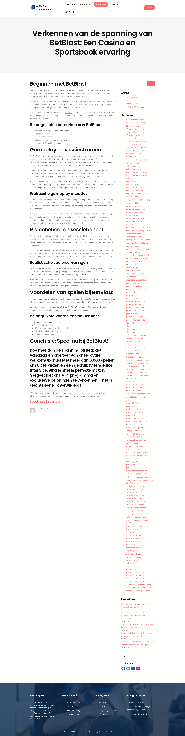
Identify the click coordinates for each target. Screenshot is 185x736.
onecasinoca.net (133, 431)
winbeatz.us (131, 569)
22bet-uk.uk (131, 138)
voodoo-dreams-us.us (135, 566)
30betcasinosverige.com (136, 147)
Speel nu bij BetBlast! (45, 402)
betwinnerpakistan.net (135, 218)
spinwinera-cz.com (134, 498)
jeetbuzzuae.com (133, 351)
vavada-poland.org (134, 557)
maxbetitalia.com (133, 390)
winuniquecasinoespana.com (138, 588)
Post (127, 458)
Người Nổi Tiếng (133, 403)
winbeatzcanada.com (135, 572)
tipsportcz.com (132, 529)
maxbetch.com (132, 381)
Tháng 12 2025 (132, 104)
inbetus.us (130, 332)
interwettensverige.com (136, 338)
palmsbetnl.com (132, 443)
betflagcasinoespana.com (137, 175)
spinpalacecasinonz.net (136, 495)
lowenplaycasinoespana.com (138, 369)
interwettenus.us (133, 341)
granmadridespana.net (135, 317)
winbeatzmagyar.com (135, 578)
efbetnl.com (131, 277)
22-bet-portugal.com (135, 129)
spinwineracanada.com (136, 501)
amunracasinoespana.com (137, 160)
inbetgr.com (131, 326)
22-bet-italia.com (133, 126)
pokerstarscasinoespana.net (138, 452)
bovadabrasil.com (133, 234)
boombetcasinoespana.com (138, 227)
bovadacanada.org (134, 237)
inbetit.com (130, 329)
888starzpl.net (132, 157)
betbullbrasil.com (133, 166)
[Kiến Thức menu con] (89, 4)
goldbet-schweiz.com (135, 307)
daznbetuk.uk (131, 264)
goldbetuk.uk (131, 314)
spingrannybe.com (134, 492)
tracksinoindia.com (134, 538)
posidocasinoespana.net (136, 455)
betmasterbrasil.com (134, 190)
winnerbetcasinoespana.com (138, 585)
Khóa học (103, 706)
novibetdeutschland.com (136, 421)
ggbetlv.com (131, 295)
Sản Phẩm (130, 483)
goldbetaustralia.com (135, 311)
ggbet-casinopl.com (134, 286)
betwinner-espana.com (136, 209)
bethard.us (130, 178)
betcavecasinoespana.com (137, 172)
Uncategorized (109, 60)
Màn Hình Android (133, 378)
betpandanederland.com (136, 193)
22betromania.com (134, 144)
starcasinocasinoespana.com (138, 520)
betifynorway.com (133, 184)
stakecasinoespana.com (136, 517)
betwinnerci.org (132, 215)
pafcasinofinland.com (135, 434)
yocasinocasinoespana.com (138, 591)
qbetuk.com (131, 467)
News (128, 400)
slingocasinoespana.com (136, 486)
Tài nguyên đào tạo (74, 714)
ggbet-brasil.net (132, 283)
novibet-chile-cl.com (135, 412)
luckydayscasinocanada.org (138, 375)
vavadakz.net (131, 560)
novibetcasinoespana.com (137, 418)
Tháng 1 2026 (131, 101)
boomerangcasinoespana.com (139, 230)
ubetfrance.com (132, 548)
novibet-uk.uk (132, 415)
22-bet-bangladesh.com (136, 123)
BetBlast (68, 113)
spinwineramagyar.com (136, 508)
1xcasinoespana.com (135, 120)
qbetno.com (131, 464)
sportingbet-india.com (135, 511)
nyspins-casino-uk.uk (135, 424)
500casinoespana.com (135, 150)
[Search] (151, 83)
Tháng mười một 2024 (135, 107)
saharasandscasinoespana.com (139, 480)
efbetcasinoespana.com (136, 274)
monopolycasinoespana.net (138, 394)
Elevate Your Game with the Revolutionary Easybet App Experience (133, 615)
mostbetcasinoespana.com (137, 397)
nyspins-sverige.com (135, 427)
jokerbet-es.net (132, 354)
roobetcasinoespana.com (137, 474)
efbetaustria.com (133, 270)
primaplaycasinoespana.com (138, 461)
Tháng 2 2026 (132, 97)
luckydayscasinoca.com (136, 372)
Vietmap (129, 563)
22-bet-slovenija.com (135, 132)
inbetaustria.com (133, 323)
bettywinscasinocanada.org (138, 200)
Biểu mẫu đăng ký (74, 710)
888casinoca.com (133, 153)
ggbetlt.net (130, 292)
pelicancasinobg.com (135, 446)
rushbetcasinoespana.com (137, 477)
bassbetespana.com (134, 163)
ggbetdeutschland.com (136, 289)
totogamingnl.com (133, 535)
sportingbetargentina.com (137, 514)
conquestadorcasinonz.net (137, 255)
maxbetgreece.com (134, 387)
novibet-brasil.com (134, 409)
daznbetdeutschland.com (137, 261)
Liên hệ (69, 706)
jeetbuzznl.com (132, 344)
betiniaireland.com (134, 187)
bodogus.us (131, 224)
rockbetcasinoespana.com (137, 471)
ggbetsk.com (131, 298)
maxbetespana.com (134, 384)
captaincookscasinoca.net (137, 243)
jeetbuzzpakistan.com (135, 347)
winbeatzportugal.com (135, 581)
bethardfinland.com (134, 181)
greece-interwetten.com (136, 320)
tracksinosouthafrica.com (137, 541)
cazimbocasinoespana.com (137, 249)
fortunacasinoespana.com (137, 280)
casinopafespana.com (135, 246)
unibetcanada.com (134, 554)
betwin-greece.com (134, 206)
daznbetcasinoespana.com (137, 258)
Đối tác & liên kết (106, 714)
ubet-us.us (130, 544)
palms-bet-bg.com (134, 437)
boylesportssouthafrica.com (138, 240)
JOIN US (149, 8)
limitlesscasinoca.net (135, 366)
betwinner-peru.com (134, 212)
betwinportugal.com (134, 221)
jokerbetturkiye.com (134, 357)
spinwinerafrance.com (135, 504)
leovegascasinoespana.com (138, 363)
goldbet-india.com (133, 304)
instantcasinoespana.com (137, 335)
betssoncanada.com (134, 197)
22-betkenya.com (133, 135)
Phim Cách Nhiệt (133, 449)
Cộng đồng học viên (107, 710)
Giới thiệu (103, 702)
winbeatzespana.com (135, 575)
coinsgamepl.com (133, 252)
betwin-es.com (132, 203)
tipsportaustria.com (134, 526)
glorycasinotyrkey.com (135, 301)
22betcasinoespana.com (136, 141)
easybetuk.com (132, 267)
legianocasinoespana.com (137, 360)
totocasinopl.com (133, 532)
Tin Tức (129, 523)
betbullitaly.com (132, 169)
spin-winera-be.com (134, 489)
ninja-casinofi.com (134, 406)
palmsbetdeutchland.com (137, 440)
